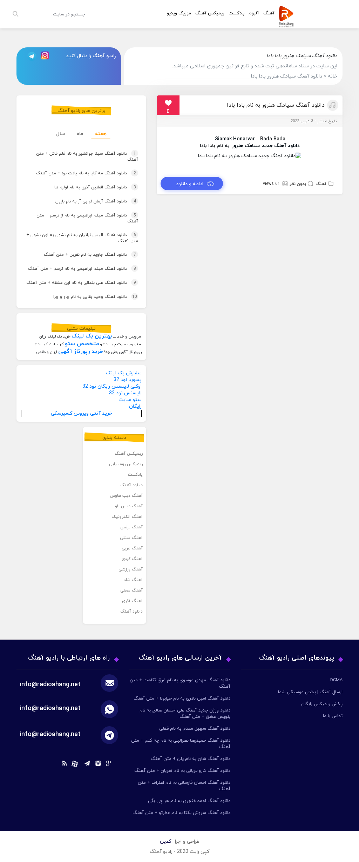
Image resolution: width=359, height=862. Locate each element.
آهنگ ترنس (131, 527)
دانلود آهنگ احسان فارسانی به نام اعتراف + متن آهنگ (184, 786)
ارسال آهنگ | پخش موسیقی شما (310, 692)
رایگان (135, 406)
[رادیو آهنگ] (288, 23)
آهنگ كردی (132, 559)
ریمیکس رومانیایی (126, 464)
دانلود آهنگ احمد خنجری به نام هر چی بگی (189, 801)
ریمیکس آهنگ (209, 13)
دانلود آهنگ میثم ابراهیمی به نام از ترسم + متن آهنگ (87, 219)
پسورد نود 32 (128, 379)
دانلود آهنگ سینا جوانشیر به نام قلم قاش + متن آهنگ (87, 157)
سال (60, 134)
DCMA (336, 680)
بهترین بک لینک (92, 336)
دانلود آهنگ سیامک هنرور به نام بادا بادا (276, 105)
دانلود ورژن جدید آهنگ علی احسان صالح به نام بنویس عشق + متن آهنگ (185, 713)
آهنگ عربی (132, 548)
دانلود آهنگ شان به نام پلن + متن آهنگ (190, 759)
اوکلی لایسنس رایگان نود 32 (112, 386)
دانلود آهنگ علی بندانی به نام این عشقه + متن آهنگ (78, 284)
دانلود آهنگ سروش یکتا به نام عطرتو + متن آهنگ (181, 813)
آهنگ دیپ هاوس (126, 496)
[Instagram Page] (46, 56)
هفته (101, 134)
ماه (80, 134)
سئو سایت (130, 399)
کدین (165, 841)
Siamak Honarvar (235, 139)
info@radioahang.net (50, 708)
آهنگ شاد (133, 580)
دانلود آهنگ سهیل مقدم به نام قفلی (194, 729)
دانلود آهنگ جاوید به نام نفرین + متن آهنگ (79, 255)
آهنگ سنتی (131, 538)
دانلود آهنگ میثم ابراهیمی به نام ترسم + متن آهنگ (78, 270)
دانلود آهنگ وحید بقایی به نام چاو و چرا (85, 297)
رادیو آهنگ (104, 56)
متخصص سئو (82, 344)
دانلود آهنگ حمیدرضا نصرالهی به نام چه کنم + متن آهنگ (180, 743)
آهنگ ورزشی (130, 569)
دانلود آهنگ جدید (281, 145)
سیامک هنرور (246, 145)
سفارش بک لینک (124, 373)
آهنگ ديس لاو (129, 506)
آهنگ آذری (132, 601)
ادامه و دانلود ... (187, 184)
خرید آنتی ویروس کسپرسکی (81, 413)
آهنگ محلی (131, 590)
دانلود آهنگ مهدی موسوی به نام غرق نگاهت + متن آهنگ (180, 683)
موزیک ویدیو (179, 13)
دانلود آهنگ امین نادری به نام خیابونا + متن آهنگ (182, 698)
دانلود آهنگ (131, 485)
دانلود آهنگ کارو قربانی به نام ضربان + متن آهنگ (182, 771)
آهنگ (321, 184)
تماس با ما (333, 716)
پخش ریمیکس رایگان (322, 704)
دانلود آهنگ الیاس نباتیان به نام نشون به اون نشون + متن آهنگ (82, 238)
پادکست (236, 13)
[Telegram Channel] (29, 56)
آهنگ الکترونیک (127, 517)
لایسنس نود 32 (125, 393)
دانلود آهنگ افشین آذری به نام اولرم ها (85, 187)
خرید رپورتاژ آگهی (80, 351)
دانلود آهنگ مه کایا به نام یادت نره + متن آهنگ (78, 173)
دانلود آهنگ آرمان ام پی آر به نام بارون (85, 201)
